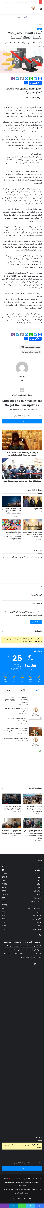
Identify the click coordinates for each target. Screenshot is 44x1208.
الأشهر (37, 690)
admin (37, 43)
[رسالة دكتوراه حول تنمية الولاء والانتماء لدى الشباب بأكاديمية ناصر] (35, 731)
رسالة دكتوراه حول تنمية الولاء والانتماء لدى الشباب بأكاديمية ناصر (16, 729)
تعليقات (7, 690)
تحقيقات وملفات (35, 901)
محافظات (38, 922)
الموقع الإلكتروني (37, 603)
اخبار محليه (37, 873)
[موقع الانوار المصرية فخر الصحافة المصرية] (35, 711)
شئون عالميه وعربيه (34, 908)
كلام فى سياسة (36, 919)
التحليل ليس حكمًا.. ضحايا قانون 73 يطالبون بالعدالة (22, 2)
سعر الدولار (38, 950)
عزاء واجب (38, 953)
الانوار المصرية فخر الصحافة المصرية (16, 738)
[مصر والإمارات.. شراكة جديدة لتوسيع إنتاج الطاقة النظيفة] (11, 823)
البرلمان (38, 880)
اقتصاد (39, 877)
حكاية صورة (38, 508)
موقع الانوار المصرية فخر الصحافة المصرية (16, 709)
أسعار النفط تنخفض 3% (30, 347)
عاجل (39, 912)
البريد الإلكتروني (36, 595)
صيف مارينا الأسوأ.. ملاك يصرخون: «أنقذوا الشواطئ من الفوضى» (33, 809)
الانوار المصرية (26, 946)
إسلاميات (38, 870)
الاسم (40, 586)
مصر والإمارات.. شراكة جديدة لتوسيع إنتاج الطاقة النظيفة (11, 832)
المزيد (31, 24)
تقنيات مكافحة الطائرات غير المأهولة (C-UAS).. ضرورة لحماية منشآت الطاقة (11, 510)
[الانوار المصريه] (33, 9)
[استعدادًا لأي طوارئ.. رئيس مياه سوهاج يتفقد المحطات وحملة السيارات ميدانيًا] (32, 823)
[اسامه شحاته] (22, 17)
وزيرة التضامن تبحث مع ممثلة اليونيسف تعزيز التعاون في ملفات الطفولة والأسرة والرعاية (12, 535)
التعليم (39, 884)
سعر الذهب (28, 950)
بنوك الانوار (37, 898)
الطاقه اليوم (37, 891)
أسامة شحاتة (28, 942)
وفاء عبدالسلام (37, 957)
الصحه (39, 887)
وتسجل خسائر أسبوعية (30, 352)
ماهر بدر (29, 953)
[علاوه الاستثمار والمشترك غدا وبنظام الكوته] (35, 721)
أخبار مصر (37, 866)
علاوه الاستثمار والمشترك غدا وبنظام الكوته (17, 719)
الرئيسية (37, 24)
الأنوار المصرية (37, 946)
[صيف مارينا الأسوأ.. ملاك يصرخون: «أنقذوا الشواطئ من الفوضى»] (32, 799)
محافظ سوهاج (8, 953)
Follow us (39, 1137)
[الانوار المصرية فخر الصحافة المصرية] (35, 741)
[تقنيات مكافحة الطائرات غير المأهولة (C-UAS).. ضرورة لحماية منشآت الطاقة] (11, 501)
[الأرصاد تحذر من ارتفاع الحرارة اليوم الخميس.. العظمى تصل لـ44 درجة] (32, 524)
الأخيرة (22, 690)
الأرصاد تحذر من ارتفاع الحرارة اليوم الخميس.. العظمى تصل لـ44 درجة (32, 534)
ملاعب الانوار (36, 929)
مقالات (38, 926)
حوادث (39, 905)
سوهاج (20, 950)
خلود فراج (9, 946)
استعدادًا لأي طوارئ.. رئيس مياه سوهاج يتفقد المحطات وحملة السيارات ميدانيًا (33, 834)
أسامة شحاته (17, 942)
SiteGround (22, 1186)
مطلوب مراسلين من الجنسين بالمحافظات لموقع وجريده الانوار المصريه (16, 700)
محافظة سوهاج (19, 953)
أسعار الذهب (7, 942)
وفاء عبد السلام (25, 957)
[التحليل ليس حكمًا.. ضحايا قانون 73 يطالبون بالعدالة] (11, 799)
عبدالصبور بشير (10, 950)
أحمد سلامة (38, 942)
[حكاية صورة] (32, 501)
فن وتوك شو (36, 915)
